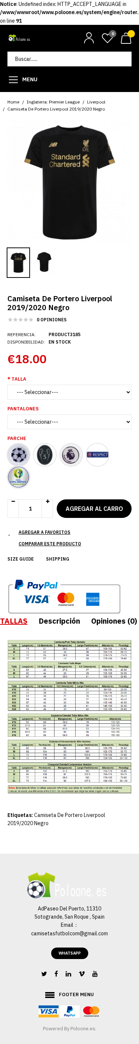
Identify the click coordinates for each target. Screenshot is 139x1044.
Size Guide (20, 559)
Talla (18, 379)
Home (13, 102)
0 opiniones (52, 319)
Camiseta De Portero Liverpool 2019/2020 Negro (56, 109)
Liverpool (96, 102)
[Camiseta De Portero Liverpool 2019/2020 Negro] (69, 181)
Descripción (59, 621)
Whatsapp (70, 953)
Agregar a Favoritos (44, 532)
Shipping (57, 559)
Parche (16, 438)
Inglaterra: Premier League (53, 102)
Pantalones (23, 409)
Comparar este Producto (50, 543)
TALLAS (13, 621)
